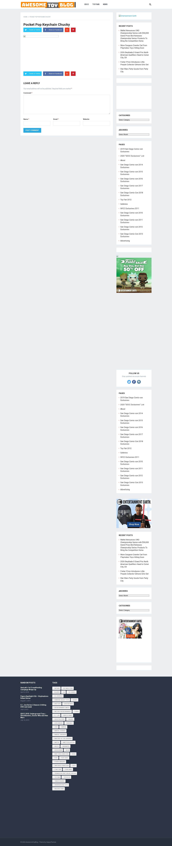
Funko (77, 711)
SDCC (86, 4)
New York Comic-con (61, 754)
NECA (67, 750)
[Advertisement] (134, 334)
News (105, 4)
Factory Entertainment (62, 711)
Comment (27, 93)
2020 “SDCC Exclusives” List (132, 156)
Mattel (56, 742)
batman (57, 688)
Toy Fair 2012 (126, 200)
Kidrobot (69, 723)
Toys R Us (67, 777)
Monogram (58, 750)
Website (86, 119)
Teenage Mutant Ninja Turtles (65, 773)
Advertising (125, 241)
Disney (75, 700)
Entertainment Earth (61, 707)
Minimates (66, 746)
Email (56, 119)
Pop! (56, 758)
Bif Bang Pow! (68, 688)
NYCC (73, 754)
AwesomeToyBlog (32, 842)
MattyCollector (69, 742)
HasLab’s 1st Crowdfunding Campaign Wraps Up (31, 688)
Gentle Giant (67, 715)
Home (25, 17)
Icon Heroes (58, 723)
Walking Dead (59, 789)
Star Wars (68, 769)
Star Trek (57, 769)
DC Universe (58, 696)
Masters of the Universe (63, 738)
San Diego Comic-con (61, 765)
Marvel (63, 727)
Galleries (124, 204)
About (122, 160)
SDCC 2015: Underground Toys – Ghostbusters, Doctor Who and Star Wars (34, 716)
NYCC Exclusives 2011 (129, 208)
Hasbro (70, 719)
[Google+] (67, 30)
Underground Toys (61, 785)
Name (26, 119)
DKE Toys (57, 704)
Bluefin (57, 692)
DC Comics (72, 692)
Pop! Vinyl (64, 758)
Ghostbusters (59, 719)
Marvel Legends (60, 731)
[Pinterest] (73, 30)
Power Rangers (59, 762)
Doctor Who (68, 704)
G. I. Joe (57, 715)
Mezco (56, 746)
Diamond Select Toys (61, 700)
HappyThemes (51, 842)
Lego (56, 727)
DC (64, 692)
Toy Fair (95, 4)
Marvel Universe (60, 734)
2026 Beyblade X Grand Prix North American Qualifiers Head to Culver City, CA (134, 55)
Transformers (59, 781)
